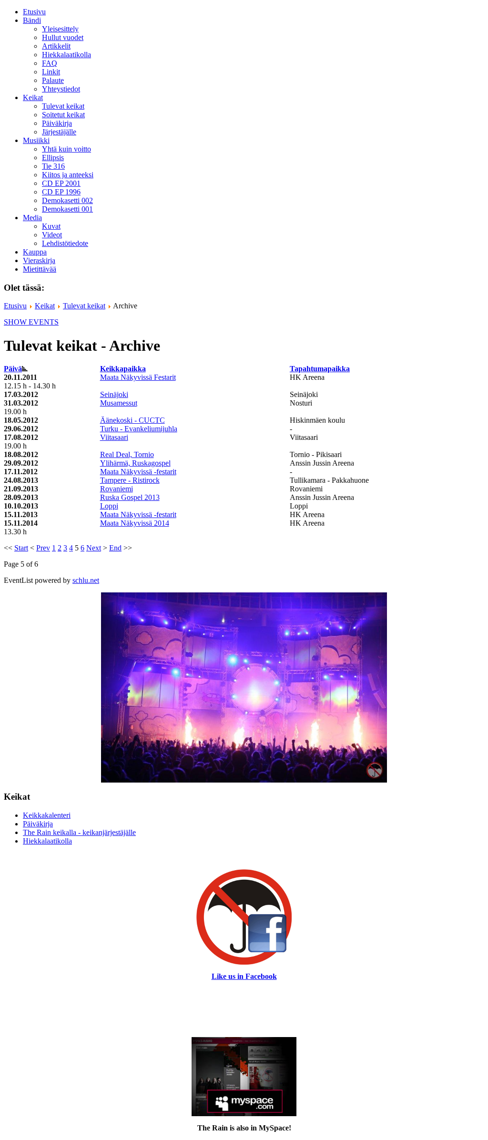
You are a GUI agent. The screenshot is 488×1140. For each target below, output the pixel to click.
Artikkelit (56, 46)
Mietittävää (39, 269)
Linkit (51, 72)
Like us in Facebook (244, 976)
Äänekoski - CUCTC (132, 420)
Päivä (13, 369)
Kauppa (35, 252)
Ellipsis (53, 157)
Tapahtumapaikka (320, 369)
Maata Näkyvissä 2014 (134, 523)
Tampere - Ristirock (130, 480)
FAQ (49, 63)
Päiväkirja (57, 123)
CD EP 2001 (61, 183)
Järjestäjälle (59, 132)
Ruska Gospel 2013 (130, 497)
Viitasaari (114, 437)
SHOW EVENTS (31, 322)
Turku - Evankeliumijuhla (138, 429)
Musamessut (118, 403)
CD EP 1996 (61, 192)
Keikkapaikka (123, 369)
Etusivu (34, 12)
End (115, 548)
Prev (43, 548)
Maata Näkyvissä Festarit (138, 377)
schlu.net (85, 580)
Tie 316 (53, 166)
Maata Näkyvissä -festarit (138, 472)
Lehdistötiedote (65, 243)
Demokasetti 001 (67, 209)
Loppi (109, 506)
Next (93, 548)
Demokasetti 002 (67, 200)
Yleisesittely (60, 29)
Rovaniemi (116, 489)
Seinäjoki (114, 394)
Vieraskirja (39, 260)
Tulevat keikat (63, 106)
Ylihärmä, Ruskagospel (135, 463)
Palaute (53, 80)
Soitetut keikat (63, 115)
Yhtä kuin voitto (66, 149)
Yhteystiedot (61, 89)
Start (21, 548)
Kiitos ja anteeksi (67, 175)
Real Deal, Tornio (127, 454)
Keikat (45, 306)
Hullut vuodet (62, 37)
